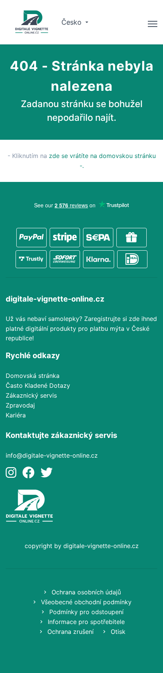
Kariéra (16, 415)
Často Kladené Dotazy (38, 385)
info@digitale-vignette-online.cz (52, 455)
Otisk (117, 631)
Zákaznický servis (31, 395)
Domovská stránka (33, 375)
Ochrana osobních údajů (85, 592)
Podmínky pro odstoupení (85, 612)
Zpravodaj (20, 405)
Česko (72, 22)
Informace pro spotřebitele (85, 622)
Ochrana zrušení (69, 631)
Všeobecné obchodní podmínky (85, 602)
